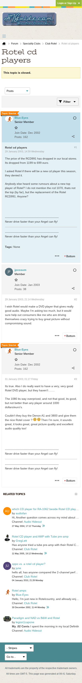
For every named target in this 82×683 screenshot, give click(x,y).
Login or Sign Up (67, 3)
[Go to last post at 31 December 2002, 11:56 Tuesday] (47, 607)
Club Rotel (30, 549)
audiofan (21, 513)
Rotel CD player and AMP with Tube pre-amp (40, 536)
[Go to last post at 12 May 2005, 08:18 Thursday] (45, 553)
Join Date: (21, 132)
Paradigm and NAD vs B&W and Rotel (36, 618)
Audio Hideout (33, 521)
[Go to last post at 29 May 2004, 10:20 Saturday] (43, 526)
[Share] (73, 136)
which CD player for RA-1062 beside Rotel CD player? (46, 509)
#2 (75, 299)
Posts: (18, 137)
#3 (75, 379)
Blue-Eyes (22, 594)
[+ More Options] (57, 256)
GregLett (21, 540)
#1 (75, 147)
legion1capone (25, 622)
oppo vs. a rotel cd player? (28, 563)
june (18, 568)
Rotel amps (19, 590)
